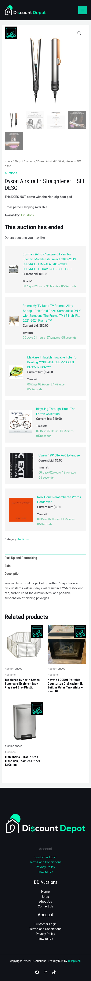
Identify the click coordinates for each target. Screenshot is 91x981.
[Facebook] (37, 972)
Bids (8, 566)
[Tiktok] (54, 972)
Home (8, 161)
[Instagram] (45, 972)
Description (12, 574)
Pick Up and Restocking (21, 558)
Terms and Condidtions (45, 862)
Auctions (29, 161)
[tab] (45, 558)
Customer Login (45, 857)
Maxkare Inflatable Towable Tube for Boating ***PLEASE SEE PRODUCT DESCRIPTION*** (52, 362)
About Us (45, 901)
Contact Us (45, 906)
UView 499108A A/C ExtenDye (59, 455)
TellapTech (74, 960)
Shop (18, 161)
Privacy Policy (45, 867)
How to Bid (45, 872)
